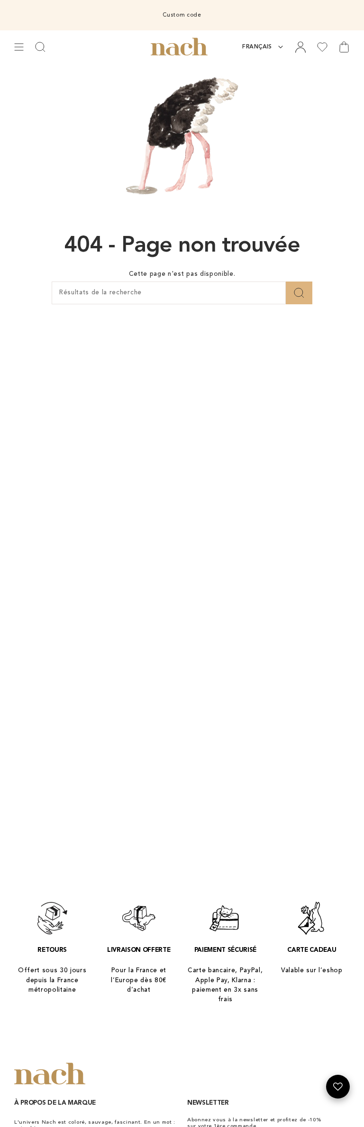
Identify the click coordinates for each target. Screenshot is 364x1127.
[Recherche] (299, 293)
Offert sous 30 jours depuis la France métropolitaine (52, 980)
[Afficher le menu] (18, 47)
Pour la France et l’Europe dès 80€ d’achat (138, 980)
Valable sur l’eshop (312, 970)
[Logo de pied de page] (49, 1074)
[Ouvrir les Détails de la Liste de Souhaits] (338, 1087)
